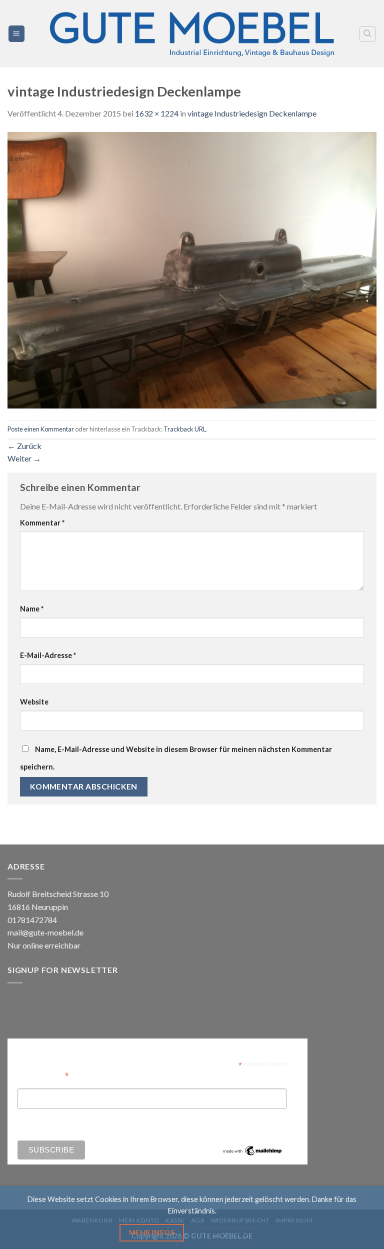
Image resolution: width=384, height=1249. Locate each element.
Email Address (43, 1074)
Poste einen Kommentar (41, 429)
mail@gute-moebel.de (46, 932)
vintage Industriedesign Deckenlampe (252, 113)
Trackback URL (185, 429)
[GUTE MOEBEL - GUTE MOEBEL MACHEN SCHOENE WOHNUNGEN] (192, 34)
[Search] (368, 34)
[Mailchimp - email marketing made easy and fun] (252, 1150)
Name (32, 608)
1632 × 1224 (156, 113)
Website (34, 702)
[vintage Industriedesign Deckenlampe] (192, 269)
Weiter (24, 458)
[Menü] (16, 34)
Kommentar (42, 522)
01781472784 (32, 919)
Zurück (25, 445)
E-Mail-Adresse (48, 655)
